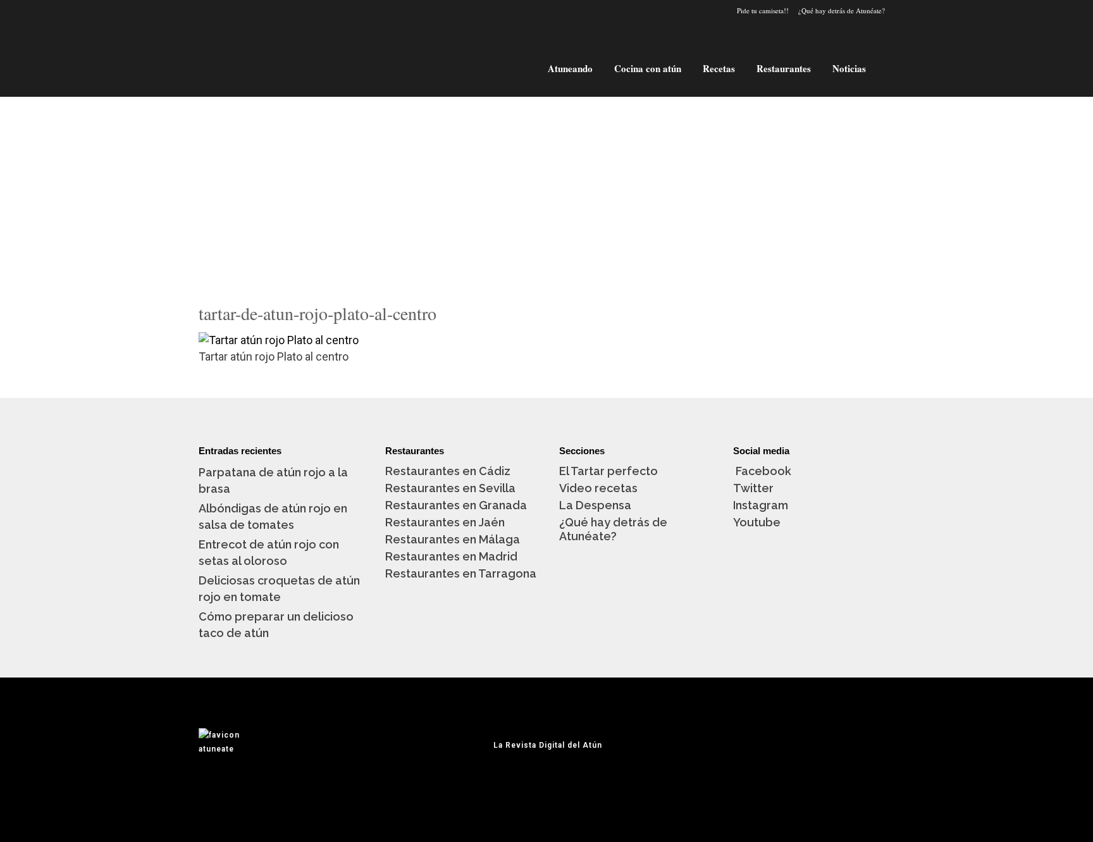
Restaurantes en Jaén (445, 522)
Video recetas (598, 488)
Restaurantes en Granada (456, 505)
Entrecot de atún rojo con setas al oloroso (269, 552)
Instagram (760, 505)
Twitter (753, 488)
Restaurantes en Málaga (452, 539)
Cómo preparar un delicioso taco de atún (276, 625)
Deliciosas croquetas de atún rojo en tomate (279, 589)
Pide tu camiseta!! (763, 10)
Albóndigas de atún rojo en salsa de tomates (273, 516)
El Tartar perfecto (608, 471)
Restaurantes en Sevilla (450, 488)
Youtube (757, 522)
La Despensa (595, 505)
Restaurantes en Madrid (451, 556)
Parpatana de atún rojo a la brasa (273, 480)
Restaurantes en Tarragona (460, 573)
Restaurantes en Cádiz (447, 471)
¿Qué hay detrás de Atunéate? (841, 10)
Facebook (762, 471)
